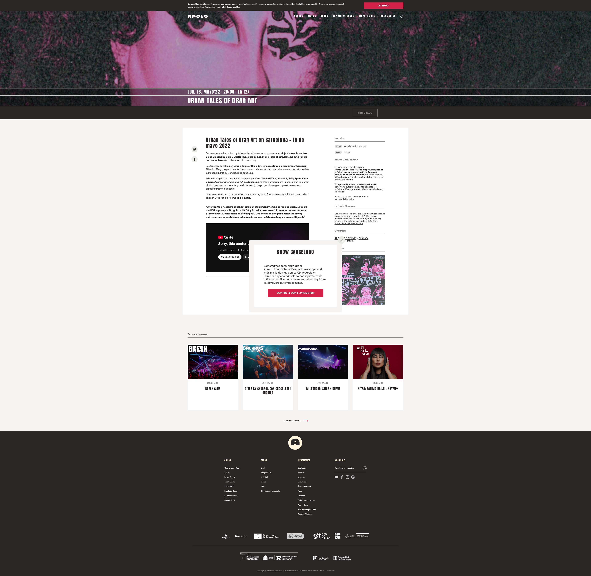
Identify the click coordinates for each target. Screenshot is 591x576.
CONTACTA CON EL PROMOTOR (295, 293)
